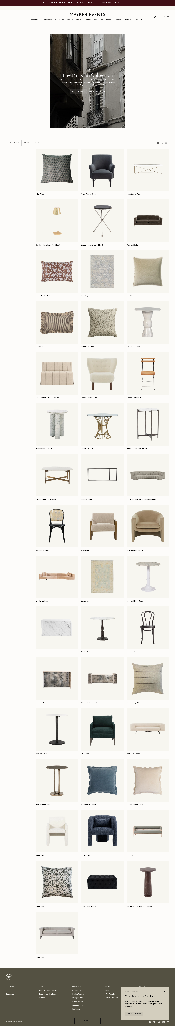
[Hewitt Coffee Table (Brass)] (57, 475)
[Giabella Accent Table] (57, 424)
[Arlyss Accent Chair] (102, 170)
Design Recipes (78, 994)
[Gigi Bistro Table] (102, 424)
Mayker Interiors (111, 998)
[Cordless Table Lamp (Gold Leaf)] (57, 220)
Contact (42, 998)
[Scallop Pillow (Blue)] (102, 780)
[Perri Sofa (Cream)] (148, 729)
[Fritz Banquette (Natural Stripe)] (57, 373)
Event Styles (140, 8)
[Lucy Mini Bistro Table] (148, 577)
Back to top (87, 1020)
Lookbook (76, 1009)
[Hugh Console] (102, 475)
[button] (47, 20)
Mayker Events (13, 1022)
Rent (8, 990)
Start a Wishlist (134, 1014)
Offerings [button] (10, 987)
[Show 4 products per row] (166, 143)
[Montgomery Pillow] (148, 678)
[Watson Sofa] (57, 933)
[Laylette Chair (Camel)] (148, 526)
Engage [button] (42, 987)
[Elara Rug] (102, 271)
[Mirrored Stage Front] (102, 678)
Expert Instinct (77, 1001)
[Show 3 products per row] (162, 143)
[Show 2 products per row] (158, 143)
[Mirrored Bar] (57, 678)
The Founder (110, 994)
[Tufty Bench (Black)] (102, 882)
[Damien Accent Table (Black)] (102, 220)
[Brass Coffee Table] (148, 170)
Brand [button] (107, 987)
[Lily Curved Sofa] (57, 577)
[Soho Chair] (57, 831)
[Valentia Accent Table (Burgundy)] (148, 882)
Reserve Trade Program (48, 990)
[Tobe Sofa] (148, 831)
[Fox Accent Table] (148, 322)
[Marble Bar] (57, 627)
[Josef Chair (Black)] (57, 526)
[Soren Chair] (102, 831)
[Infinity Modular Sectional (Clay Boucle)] (148, 475)
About (107, 990)
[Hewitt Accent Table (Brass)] (148, 424)
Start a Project (78, 91)
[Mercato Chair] (148, 627)
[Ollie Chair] (102, 729)
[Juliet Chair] (102, 526)
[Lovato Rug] (102, 577)
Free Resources (78, 1005)
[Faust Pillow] (57, 322)
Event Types (126, 8)
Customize (10, 994)
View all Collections (97, 91)
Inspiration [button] (76, 987)
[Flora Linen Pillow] (102, 322)
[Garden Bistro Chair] (148, 373)
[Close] (165, 990)
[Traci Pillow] (57, 882)
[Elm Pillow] (148, 271)
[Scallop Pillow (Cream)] (148, 780)
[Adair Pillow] (57, 170)
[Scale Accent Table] (57, 780)
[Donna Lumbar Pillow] (57, 271)
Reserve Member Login (47, 994)
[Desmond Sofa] (148, 220)
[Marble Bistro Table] (102, 627)
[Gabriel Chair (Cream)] (102, 373)
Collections (76, 990)
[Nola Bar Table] (57, 729)
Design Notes (77, 998)
